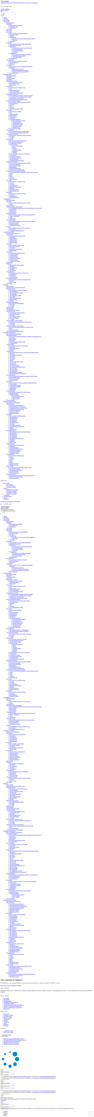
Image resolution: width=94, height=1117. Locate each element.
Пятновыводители (14, 413)
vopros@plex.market (8, 1032)
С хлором (11, 319)
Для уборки (9, 283)
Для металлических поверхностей (15, 326)
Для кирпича (12, 270)
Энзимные (12, 441)
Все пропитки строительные (16, 265)
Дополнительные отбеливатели (17, 406)
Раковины (14, 151)
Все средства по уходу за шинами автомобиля (20, 66)
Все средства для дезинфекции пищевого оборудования (23, 376)
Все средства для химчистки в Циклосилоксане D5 (22, 475)
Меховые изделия (13, 465)
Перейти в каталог (16, 985)
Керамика (11, 188)
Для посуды (9, 86)
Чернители (12, 67)
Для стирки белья (10, 220)
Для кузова (9, 42)
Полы (10, 217)
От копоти (12, 136)
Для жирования (10, 454)
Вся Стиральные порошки (18, 120)
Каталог (5, 1)
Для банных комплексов (15, 157)
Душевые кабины (16, 149)
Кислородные (12, 433)
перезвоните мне (5, 1079)
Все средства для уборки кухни (17, 181)
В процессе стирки (14, 222)
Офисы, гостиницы (14, 216)
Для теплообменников (15, 298)
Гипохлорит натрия (14, 348)
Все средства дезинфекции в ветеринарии (19, 392)
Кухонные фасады (13, 189)
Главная (5, 1111)
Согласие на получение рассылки (12, 1041)
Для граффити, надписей (15, 372)
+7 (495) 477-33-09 (8, 1030)
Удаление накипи (10, 78)
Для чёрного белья (17, 126)
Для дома (8, 201)
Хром (10, 328)
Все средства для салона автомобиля (18, 33)
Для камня (12, 269)
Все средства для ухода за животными (18, 131)
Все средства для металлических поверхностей (21, 327)
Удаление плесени (14, 254)
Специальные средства (12, 94)
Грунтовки (9, 243)
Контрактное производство (25, 2)
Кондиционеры (13, 115)
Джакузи (14, 148)
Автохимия (6, 21)
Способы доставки (11, 487)
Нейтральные (12, 339)
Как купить (10, 2)
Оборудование (13, 212)
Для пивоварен (10, 308)
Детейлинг (9, 24)
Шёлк (10, 461)
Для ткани (12, 41)
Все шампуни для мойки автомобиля (21, 54)
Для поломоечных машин (12, 310)
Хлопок (11, 459)
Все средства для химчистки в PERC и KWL (20, 467)
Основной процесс (14, 447)
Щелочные (12, 63)
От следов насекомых (17, 50)
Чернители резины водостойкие (20, 70)
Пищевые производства (9, 332)
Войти (5, 1115)
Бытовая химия (7, 74)
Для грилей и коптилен (12, 134)
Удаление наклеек (13, 257)
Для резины (9, 65)
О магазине (6, 495)
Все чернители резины (18, 69)
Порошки (11, 104)
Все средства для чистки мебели (17, 193)
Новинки (6, 18)
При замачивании (13, 224)
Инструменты (12, 209)
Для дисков (9, 29)
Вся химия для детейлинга (16, 25)
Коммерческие (13, 299)
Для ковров (9, 79)
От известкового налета (15, 143)
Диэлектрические (13, 62)
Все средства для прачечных (16, 405)
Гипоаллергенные (13, 114)
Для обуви (12, 304)
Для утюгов (12, 296)
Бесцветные (12, 237)
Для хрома (15, 52)
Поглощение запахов (14, 468)
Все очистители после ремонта (17, 253)
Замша (11, 173)
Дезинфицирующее (14, 83)
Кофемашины (12, 167)
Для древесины (13, 267)
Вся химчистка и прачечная (13, 402)
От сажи (11, 138)
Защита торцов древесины (16, 249)
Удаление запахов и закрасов (16, 409)
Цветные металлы (13, 329)
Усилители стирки (14, 412)
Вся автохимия (10, 22)
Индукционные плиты (15, 165)
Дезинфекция (7, 198)
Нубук (11, 176)
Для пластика (12, 37)
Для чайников (12, 294)
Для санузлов (9, 139)
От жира (11, 183)
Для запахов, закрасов (14, 425)
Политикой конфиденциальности (47, 1076)
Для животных (10, 130)
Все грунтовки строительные (16, 245)
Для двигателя (10, 59)
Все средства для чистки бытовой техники (20, 163)
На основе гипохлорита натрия (17, 341)
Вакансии (6, 1024)
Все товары (6, 20)
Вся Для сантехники (17, 145)
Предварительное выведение (16, 438)
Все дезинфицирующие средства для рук (19, 228)
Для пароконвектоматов (15, 355)
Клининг (6, 284)
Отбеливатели (13, 116)
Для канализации (13, 369)
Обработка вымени (14, 394)
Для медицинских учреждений (14, 206)
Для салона (9, 32)
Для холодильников (14, 365)
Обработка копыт (13, 393)
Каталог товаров (5, 508)
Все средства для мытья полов (17, 312)
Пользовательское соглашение (11, 1042)
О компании (4, 2)
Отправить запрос (5, 1093)
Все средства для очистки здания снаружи (20, 279)
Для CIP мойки (10, 344)
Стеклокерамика (13, 185)
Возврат (6, 488)
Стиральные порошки (14, 119)
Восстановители (13, 73)
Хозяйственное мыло (14, 90)
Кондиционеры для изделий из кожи (15, 287)
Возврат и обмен (8, 1017)
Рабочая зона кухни (14, 190)
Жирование (12, 446)
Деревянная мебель (14, 197)
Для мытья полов (10, 311)
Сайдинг (11, 281)
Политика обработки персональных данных (15, 1040)
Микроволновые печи (14, 168)
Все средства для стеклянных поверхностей (20, 322)
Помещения (12, 218)
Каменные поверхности (15, 187)
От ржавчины (12, 155)
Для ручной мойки (17, 57)
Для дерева (12, 247)
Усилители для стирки (15, 128)
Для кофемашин (13, 291)
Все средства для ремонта (12, 233)
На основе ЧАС (13, 343)
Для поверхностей (11, 213)
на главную (3, 1100)
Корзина (6, 1113)
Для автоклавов (13, 371)
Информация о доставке (12, 489)
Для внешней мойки (11, 335)
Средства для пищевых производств (13, 1006)
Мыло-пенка (12, 85)
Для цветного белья (17, 124)
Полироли (14, 40)
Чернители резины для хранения (20, 71)
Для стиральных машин (15, 295)
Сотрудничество (8, 496)
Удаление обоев (13, 255)
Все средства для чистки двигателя (18, 61)
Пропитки (9, 263)
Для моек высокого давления (16, 426)
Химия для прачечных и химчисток (12, 1007)
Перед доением (16, 397)
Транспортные (13, 241)
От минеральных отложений (16, 160)
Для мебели (9, 192)
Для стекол (12, 353)
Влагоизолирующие (14, 246)
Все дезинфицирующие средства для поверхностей (22, 214)
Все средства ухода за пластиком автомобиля (23, 38)
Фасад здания (12, 282)
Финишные (12, 439)
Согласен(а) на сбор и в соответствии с (29, 1076)
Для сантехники (13, 144)
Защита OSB (9, 262)
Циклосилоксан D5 (11, 474)
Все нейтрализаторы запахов (16, 303)
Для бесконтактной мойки (18, 55)
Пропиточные (12, 250)
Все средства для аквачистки (16, 445)
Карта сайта (6, 1008)
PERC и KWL (12, 442)
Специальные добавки (15, 385)
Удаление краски (13, 259)
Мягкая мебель (13, 196)
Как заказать (9, 484)
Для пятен (11, 423)
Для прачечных (10, 404)
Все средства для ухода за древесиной (18, 273)
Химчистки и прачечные (10, 401)
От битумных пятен (17, 49)
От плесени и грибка (14, 156)
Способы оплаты (10, 485)
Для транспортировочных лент (17, 367)
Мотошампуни (13, 58)
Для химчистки (13, 437)
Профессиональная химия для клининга (14, 1005)
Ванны (14, 147)
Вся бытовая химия (11, 75)
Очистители (12, 28)
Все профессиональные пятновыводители (19, 431)
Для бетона (12, 266)
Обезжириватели (13, 26)
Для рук (8, 226)
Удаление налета (13, 277)
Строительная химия (9, 232)
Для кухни (9, 180)
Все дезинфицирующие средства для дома (20, 202)
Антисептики (9, 234)
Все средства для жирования (16, 455)
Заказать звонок (5, 10)
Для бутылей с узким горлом (16, 98)
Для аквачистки (13, 434)
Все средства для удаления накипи (18, 290)
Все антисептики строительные (17, 236)
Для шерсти (12, 118)
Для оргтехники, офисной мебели (14, 331)
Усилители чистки (14, 471)
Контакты (15, 2)
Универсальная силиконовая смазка (18, 99)
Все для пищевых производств (14, 333)
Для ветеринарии (10, 390)
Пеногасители (10, 307)
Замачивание (12, 389)
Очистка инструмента (14, 258)
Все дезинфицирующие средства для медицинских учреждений (25, 208)
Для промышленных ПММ (16, 108)
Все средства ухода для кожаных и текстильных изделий (23, 172)
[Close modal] (2, 1070)
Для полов (9, 77)
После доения (15, 398)
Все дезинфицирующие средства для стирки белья (22, 221)
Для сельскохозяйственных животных (18, 132)
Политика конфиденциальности (12, 1044)
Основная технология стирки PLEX (18, 408)
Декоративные (13, 238)
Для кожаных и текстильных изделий (15, 171)
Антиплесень (12, 363)
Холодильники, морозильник (16, 169)
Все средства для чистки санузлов (17, 140)
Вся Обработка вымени (18, 396)
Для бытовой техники (11, 161)
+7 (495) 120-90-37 (5, 9)
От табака (11, 306)
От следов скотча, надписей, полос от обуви (20, 97)
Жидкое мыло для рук (11, 81)
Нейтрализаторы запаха (12, 302)
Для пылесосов (13, 420)
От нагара (11, 184)
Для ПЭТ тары (13, 368)
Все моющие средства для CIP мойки (18, 345)
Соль (10, 106)
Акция (5, 17)
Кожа (10, 175)
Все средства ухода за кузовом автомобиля (20, 44)
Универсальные (16, 127)
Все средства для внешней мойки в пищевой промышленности (25, 336)
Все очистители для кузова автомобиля (22, 48)
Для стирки (9, 110)
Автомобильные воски (15, 45)
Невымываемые (13, 242)
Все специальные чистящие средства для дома (21, 95)
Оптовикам (35, 2)
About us (6, 1020)
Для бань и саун (13, 239)
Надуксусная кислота (14, 377)
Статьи (5, 497)
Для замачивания (13, 422)
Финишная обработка (14, 410)
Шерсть (11, 462)
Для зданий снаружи (11, 278)
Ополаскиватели (13, 103)
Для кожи (11, 36)
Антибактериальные (14, 314)
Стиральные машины (14, 164)
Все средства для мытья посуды (17, 87)
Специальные (9, 351)
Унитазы (14, 152)
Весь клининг (9, 286)
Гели (10, 89)
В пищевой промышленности (16, 230)
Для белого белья (16, 122)
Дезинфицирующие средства (11, 1002)
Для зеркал (12, 323)
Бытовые (11, 300)
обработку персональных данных (22, 1076)
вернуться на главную (6, 985)
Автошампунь (13, 53)
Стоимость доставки (11, 491)
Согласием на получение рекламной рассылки (43, 1078)
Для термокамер (10, 400)
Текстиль (11, 177)
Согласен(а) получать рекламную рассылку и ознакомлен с (28, 1078)
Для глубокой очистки (15, 316)
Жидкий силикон (13, 34)
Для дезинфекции (10, 374)
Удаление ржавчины (14, 261)
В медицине (12, 229)
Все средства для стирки (15, 111)
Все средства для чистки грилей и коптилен (20, 135)
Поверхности (12, 210)
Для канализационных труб (16, 142)
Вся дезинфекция (10, 200)
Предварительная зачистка (16, 449)
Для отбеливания (13, 159)
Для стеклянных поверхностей (14, 320)
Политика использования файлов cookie (14, 1038)
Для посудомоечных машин (16, 93)
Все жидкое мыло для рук (15, 82)
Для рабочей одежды (17, 123)
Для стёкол (9, 30)
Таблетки (11, 107)
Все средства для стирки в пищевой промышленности (23, 382)
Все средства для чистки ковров (17, 416)
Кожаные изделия (13, 463)
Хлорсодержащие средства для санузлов (19, 153)
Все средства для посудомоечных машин (19, 102)
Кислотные (12, 337)
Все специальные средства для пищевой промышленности (24, 352)
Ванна (11, 204)
